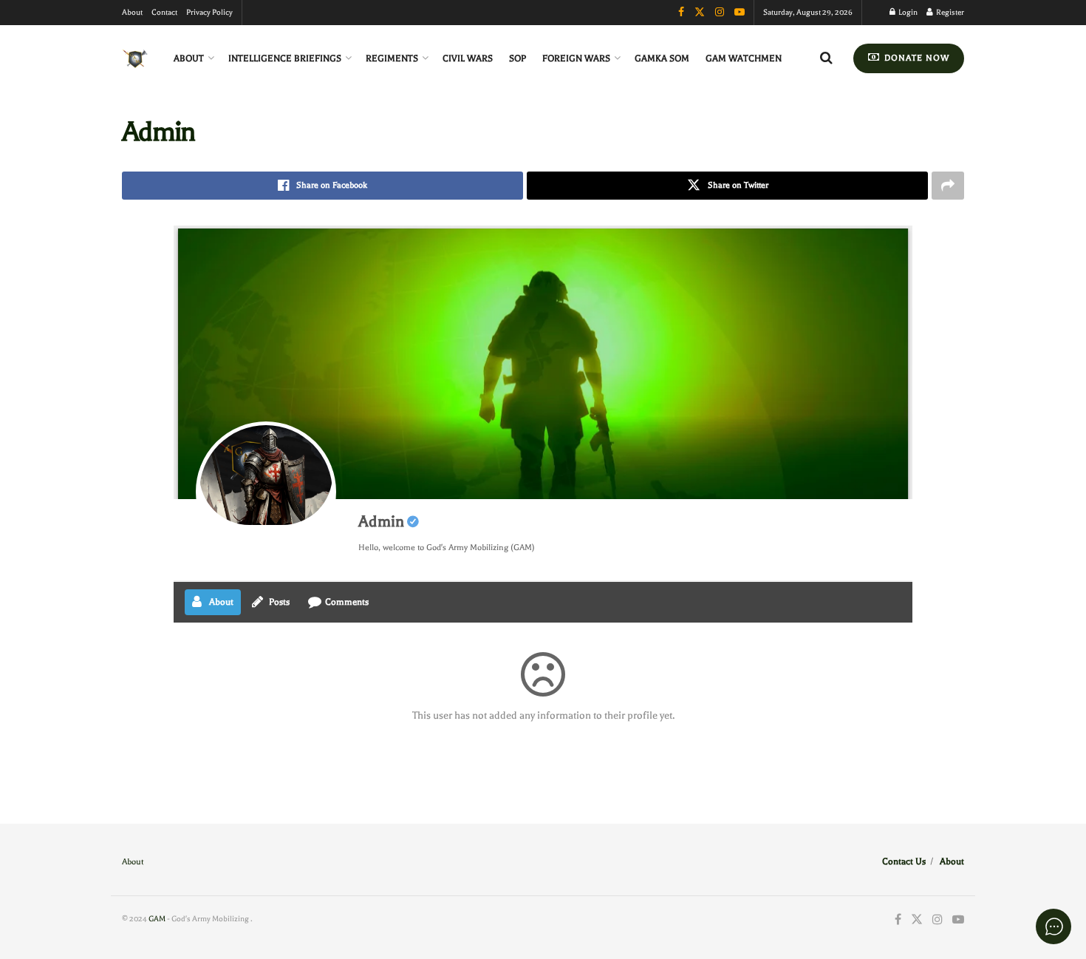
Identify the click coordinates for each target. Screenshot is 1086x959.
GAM (156, 919)
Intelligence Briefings (284, 58)
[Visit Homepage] (135, 59)
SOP (517, 58)
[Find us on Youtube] (958, 920)
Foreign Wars (576, 58)
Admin (381, 521)
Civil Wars (468, 58)
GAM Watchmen (744, 58)
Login (907, 12)
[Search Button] (826, 58)
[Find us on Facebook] (898, 920)
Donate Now (915, 58)
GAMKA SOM (662, 58)
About (132, 12)
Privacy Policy (209, 12)
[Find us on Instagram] (937, 920)
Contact (164, 12)
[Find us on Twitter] (917, 920)
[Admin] (266, 491)
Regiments (392, 58)
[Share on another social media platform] (948, 186)
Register (949, 12)
